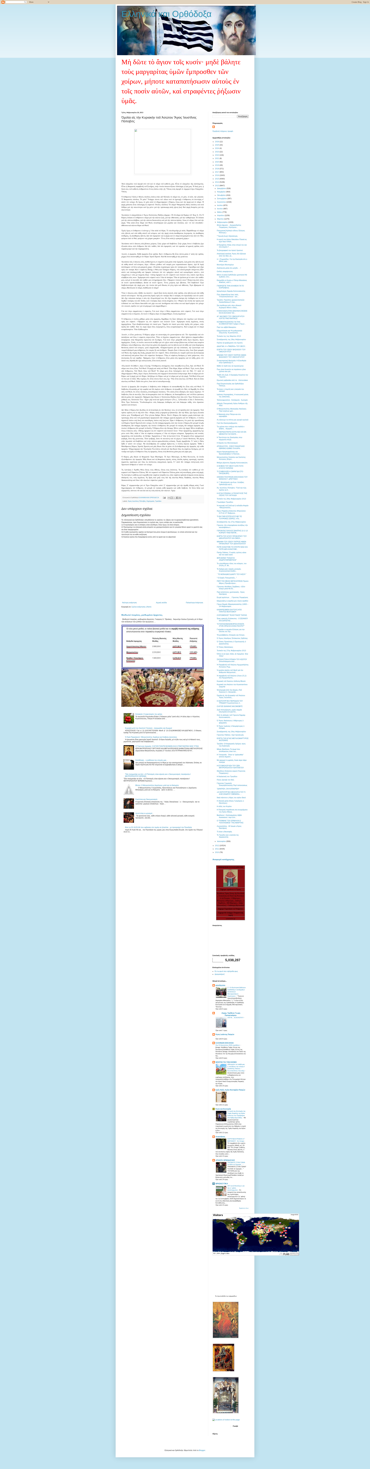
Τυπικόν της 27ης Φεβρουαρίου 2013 (231, 651)
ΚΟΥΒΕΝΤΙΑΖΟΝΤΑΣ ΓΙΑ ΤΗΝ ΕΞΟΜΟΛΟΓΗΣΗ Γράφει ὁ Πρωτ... (231, 323)
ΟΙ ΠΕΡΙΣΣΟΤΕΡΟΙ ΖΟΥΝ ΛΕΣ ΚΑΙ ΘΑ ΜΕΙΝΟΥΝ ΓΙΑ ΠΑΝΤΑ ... (231, 433)
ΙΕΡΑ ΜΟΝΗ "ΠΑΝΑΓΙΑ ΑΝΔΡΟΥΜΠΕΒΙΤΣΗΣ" (227, 559)
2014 (217, 182)
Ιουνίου (220, 209)
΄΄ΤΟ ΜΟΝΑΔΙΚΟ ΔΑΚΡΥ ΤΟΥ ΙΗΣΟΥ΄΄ (232, 574)
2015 (217, 179)
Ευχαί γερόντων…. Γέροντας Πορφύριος (232, 597)
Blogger (202, 1450)
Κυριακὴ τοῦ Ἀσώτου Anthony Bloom (231, 681)
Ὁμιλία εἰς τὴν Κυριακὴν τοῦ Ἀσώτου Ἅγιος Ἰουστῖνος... (231, 696)
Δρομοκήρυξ (219, 974)
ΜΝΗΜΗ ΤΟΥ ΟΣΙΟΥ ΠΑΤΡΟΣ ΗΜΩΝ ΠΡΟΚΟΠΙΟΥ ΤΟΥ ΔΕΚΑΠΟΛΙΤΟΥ (231, 543)
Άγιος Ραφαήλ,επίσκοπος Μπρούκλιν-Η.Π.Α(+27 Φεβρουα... (231, 512)
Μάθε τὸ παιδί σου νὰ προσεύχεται (230, 366)
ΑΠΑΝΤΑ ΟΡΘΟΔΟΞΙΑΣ (225, 1160)
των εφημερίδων (231, 1296)
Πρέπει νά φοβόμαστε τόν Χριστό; (230, 343)
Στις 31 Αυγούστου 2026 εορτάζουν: (227, 1045)
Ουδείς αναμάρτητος (225, 271)
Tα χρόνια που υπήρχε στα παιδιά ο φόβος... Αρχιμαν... (230, 428)
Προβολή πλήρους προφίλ (222, 131)
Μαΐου (219, 212)
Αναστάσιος (220, 1137)
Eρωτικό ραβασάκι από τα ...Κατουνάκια (232, 380)
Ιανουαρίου (221, 841)
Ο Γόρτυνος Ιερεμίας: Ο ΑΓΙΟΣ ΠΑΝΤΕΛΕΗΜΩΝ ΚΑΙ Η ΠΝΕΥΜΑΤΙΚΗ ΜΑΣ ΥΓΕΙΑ (167, 746)
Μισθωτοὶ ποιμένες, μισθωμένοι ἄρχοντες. (142, 615)
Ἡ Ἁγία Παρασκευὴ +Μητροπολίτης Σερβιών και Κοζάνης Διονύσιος (151, 737)
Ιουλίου (220, 205)
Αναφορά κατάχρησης (223, 859)
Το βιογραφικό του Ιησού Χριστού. (230, 250)
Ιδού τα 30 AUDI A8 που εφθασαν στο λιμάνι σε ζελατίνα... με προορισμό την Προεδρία (158, 827)
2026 (217, 142)
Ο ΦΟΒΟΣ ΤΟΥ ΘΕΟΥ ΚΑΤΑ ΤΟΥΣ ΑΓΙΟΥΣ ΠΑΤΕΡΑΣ (230, 467)
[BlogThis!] (171, 497)
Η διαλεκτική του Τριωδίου (227, 777)
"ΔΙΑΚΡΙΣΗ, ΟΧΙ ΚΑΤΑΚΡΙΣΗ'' (228, 789)
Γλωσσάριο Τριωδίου (225, 502)
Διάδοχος (238, 901)
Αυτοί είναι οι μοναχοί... (144, 813)
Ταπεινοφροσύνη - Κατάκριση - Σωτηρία (232, 400)
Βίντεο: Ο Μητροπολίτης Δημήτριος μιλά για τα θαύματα (157, 785)
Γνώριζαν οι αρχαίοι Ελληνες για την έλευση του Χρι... (231, 630)
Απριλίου (221, 215)
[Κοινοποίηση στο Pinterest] (179, 497)
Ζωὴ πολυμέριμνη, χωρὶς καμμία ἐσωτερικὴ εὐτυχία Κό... (229, 711)
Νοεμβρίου (221, 192)
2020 (217, 162)
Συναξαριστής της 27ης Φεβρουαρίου (231, 522)
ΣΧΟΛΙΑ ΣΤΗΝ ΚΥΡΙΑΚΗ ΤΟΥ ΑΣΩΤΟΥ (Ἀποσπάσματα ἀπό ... (232, 660)
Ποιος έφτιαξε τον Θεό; (225, 780)
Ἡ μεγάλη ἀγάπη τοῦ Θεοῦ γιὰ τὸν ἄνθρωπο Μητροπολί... (230, 671)
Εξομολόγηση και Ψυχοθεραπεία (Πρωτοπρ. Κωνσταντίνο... (229, 332)
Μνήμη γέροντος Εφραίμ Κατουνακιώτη (232, 463)
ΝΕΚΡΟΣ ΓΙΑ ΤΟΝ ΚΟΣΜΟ (226, 1062)
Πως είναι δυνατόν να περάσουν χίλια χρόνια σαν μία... (231, 370)
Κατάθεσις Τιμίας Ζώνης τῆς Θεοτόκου (230, 893)
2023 (217, 152)
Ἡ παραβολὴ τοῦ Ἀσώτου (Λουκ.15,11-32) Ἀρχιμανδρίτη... (232, 677)
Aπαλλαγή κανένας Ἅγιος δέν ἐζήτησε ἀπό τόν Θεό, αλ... (231, 255)
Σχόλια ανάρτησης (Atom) (141, 607)
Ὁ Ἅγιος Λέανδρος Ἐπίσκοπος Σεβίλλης (232, 638)
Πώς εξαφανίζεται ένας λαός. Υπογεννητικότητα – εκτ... (228, 296)
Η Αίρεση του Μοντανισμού (227, 443)
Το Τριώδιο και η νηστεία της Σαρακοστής (228, 836)
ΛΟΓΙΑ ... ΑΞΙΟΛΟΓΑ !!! (235, 1017)
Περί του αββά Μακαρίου (226, 327)
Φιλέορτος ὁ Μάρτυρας (225, 901)
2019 (217, 165)
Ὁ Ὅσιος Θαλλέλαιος (225, 647)
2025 (217, 145)
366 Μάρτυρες (232, 903)
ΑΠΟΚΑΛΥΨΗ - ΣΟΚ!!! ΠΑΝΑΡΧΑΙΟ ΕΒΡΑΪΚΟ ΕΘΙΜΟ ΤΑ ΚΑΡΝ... (231, 447)
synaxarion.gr (230, 919)
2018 (217, 169)
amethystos (220, 985)
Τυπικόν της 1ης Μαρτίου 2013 (229, 336)
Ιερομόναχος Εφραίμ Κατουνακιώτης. (231, 291)
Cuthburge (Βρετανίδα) (236, 905)
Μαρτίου (220, 219)
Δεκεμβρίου (221, 188)
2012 (217, 846)
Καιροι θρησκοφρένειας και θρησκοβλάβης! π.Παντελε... (229, 453)
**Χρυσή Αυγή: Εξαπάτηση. (227, 236)
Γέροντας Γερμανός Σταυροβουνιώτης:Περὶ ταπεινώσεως (232, 784)
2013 (217, 186)
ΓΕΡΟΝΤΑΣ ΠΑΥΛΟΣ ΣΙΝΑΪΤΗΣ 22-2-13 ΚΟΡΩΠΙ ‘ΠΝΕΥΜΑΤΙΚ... (232, 532)
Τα (216, 1296)
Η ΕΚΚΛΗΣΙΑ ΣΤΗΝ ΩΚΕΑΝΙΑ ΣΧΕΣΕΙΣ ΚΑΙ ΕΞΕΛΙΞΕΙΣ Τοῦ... (232, 312)
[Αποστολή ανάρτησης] (164, 497)
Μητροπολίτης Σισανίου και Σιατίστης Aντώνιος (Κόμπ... (231, 458)
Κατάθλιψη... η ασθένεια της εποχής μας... (151, 760)
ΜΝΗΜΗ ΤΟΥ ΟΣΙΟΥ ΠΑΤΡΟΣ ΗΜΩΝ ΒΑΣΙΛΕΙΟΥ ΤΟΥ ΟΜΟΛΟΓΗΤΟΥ (231, 356)
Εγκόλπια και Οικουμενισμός (146, 799)
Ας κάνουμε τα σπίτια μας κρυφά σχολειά (232, 420)
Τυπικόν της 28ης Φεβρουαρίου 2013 (231, 499)
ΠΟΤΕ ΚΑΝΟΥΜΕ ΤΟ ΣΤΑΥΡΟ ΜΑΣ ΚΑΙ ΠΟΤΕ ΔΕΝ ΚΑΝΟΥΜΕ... (232, 548)
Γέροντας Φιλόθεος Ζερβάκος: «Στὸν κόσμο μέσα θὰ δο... (231, 588)
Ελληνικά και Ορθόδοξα (166, 14)
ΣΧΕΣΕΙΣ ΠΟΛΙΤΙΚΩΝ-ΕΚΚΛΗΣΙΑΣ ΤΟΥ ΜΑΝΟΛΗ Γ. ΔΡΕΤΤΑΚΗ (232, 478)
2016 (217, 175)
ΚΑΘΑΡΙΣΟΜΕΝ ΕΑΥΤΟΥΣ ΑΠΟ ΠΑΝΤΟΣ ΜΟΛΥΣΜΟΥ (229, 611)
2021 (217, 158)
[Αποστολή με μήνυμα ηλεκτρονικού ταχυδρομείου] (169, 497)
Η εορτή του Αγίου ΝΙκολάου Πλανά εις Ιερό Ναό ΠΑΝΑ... (232, 240)
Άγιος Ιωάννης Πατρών (224, 1034)
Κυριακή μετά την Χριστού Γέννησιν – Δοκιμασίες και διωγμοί (148, 728)
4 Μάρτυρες (235, 898)
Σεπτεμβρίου (222, 199)
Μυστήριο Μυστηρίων (225, 265)
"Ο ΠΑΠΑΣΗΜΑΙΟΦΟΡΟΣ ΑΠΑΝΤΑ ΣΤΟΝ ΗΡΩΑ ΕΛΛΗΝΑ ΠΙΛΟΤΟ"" (230, 625)
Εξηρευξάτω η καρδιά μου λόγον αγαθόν (232, 601)
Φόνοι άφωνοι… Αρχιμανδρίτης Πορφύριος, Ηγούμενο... (229, 226)
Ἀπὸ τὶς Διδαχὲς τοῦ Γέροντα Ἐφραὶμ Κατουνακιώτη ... (231, 716)
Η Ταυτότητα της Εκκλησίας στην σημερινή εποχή (229, 438)
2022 (217, 155)
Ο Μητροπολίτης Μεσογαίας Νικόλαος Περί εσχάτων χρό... (231, 410)
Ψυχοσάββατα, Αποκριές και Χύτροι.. (231, 635)
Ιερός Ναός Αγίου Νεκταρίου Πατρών (230, 1090)
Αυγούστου (221, 202)
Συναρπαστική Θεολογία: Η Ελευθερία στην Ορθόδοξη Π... (231, 362)
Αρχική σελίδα (161, 603)
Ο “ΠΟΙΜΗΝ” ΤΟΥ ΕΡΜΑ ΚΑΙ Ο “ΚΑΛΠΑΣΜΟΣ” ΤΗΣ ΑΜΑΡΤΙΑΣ (230, 822)
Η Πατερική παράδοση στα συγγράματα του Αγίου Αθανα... (232, 811)
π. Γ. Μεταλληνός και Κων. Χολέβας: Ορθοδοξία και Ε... (230, 483)
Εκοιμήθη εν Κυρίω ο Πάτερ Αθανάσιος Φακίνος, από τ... (232, 281)
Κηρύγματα (150, 501)
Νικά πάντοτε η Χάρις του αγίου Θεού (231, 798)
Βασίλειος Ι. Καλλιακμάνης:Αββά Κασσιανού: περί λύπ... (229, 816)
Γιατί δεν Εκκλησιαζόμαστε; (227, 423)
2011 (217, 849)
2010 (217, 852)
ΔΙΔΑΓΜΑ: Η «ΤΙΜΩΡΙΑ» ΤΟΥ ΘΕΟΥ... (231, 346)
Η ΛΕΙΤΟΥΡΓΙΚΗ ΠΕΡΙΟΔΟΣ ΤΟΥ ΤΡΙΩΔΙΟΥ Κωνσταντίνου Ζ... (230, 702)
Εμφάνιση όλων (244, 1208)
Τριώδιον (158, 501)
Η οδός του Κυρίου (224, 806)
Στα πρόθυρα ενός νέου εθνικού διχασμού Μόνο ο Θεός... (229, 306)
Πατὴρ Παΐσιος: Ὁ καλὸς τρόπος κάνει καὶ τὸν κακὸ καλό (231, 554)
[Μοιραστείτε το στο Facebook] (177, 497)
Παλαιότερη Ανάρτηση (194, 603)
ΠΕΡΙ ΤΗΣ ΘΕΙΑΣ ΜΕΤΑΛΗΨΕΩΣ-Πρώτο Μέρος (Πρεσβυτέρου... (232, 582)
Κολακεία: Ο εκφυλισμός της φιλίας (148, 714)
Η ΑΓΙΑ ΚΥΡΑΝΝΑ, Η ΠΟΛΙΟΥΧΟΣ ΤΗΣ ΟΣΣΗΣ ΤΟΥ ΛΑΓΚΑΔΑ (232, 494)
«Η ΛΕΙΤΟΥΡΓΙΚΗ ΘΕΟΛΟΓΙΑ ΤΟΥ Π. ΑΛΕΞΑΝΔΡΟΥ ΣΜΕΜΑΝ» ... (231, 793)
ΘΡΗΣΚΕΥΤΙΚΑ (221, 1184)
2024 (217, 148)
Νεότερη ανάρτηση (129, 603)
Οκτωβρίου (221, 195)
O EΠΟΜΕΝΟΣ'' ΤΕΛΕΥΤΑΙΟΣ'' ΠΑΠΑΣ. (232, 615)
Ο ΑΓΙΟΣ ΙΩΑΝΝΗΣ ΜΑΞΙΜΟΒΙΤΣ (230, 706)
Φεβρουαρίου (222, 222)
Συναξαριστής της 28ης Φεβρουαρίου (231, 340)
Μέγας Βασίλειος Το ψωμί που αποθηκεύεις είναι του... (228, 750)
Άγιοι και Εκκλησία (223, 1109)
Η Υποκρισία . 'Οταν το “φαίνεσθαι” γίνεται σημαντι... (230, 756)
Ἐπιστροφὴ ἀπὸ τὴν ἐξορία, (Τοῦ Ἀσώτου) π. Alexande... (229, 691)
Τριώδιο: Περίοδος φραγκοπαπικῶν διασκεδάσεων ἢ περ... (230, 301)
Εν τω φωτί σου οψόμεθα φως (226, 971)
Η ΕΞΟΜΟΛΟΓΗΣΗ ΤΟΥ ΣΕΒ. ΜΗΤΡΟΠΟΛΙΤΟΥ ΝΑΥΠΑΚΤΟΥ (230, 767)
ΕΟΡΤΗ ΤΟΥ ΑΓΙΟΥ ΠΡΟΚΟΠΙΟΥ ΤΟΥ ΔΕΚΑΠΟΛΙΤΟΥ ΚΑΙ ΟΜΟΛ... (232, 537)
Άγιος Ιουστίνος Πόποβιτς (137, 501)
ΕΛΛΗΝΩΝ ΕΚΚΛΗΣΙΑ (224, 1043)
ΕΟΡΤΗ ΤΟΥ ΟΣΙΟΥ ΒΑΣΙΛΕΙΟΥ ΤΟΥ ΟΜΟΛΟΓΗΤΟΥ (231, 351)
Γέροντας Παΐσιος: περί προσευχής (230, 735)
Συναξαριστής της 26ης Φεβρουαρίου (231, 732)
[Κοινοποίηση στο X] (174, 497)
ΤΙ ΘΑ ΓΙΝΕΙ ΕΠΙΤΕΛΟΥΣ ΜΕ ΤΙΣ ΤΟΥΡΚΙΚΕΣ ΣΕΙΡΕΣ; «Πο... (229, 517)
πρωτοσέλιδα (221, 1296)
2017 (217, 172)
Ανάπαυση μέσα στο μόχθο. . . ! (229, 268)
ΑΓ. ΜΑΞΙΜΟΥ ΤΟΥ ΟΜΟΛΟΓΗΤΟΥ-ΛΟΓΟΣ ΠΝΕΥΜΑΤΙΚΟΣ (231, 317)
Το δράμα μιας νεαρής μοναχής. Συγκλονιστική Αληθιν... (229, 570)
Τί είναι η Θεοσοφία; (224, 832)
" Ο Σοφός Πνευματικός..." (227, 578)
